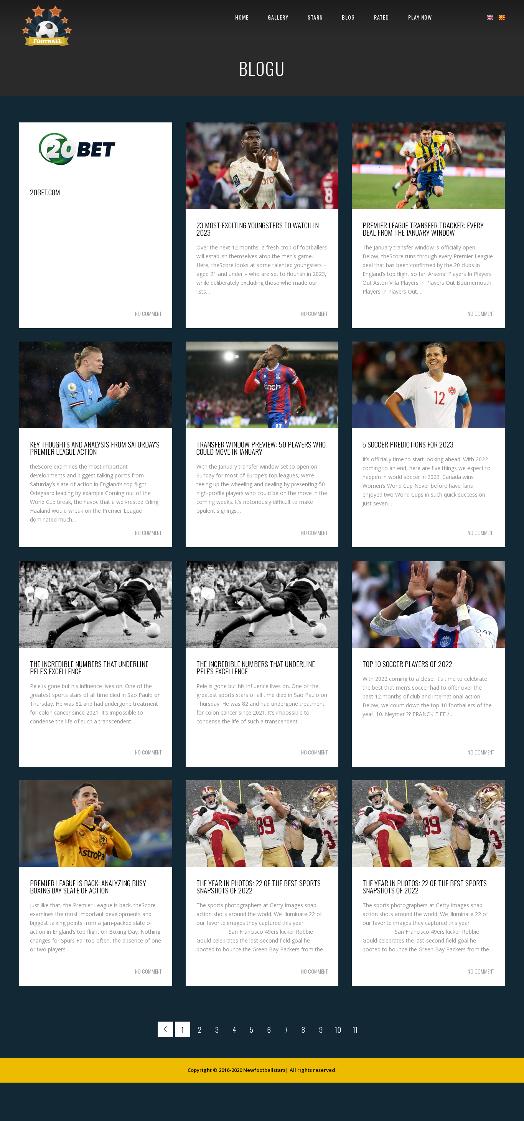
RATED (381, 17)
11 (355, 1029)
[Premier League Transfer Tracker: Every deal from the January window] (428, 207)
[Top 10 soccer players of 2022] (428, 645)
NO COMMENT (148, 313)
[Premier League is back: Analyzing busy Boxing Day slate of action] (95, 864)
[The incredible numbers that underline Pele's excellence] (95, 645)
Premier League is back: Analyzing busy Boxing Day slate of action (88, 886)
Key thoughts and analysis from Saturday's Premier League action (95, 448)
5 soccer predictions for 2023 (408, 444)
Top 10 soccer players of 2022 (407, 663)
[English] (489, 18)
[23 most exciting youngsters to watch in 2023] (262, 207)
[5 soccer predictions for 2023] (428, 426)
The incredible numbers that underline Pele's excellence (89, 667)
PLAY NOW (420, 17)
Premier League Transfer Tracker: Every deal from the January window (423, 229)
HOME (242, 17)
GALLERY (278, 17)
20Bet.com (45, 192)
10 (338, 1029)
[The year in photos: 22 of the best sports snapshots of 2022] (262, 864)
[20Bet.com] (76, 174)
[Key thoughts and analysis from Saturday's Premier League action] (95, 426)
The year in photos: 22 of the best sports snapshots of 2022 (258, 886)
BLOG (348, 17)
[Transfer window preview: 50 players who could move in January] (262, 426)
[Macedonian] (501, 18)
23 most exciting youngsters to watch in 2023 (257, 229)
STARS (315, 17)
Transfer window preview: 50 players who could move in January (261, 448)
